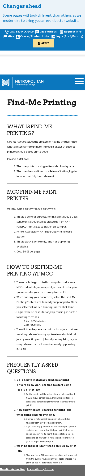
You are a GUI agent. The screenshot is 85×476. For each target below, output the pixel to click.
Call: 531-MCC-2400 (21, 31)
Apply (45, 43)
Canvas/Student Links (34, 36)
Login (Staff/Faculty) (69, 36)
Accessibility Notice (40, 469)
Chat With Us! (49, 31)
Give (11, 36)
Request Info (72, 31)
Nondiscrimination (12, 469)
